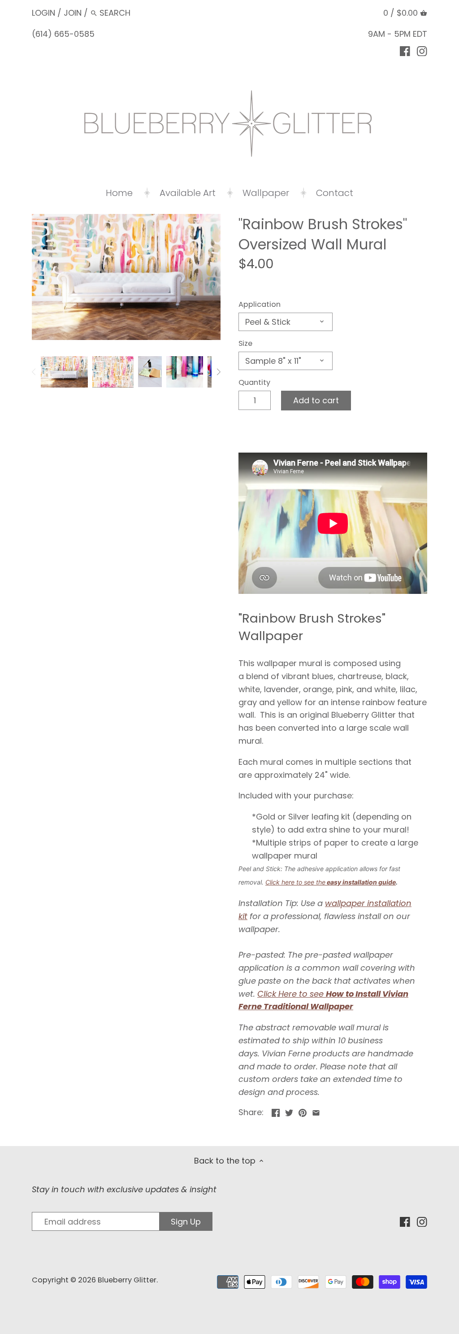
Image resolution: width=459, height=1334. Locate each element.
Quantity (254, 382)
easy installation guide (360, 882)
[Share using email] (316, 1111)
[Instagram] (422, 50)
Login (43, 12)
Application (259, 304)
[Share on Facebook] (276, 1111)
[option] (64, 372)
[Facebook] (405, 50)
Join (73, 12)
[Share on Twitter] (289, 1111)
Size (245, 343)
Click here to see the (295, 882)
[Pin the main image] (303, 1111)
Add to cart (316, 400)
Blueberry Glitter (127, 1280)
